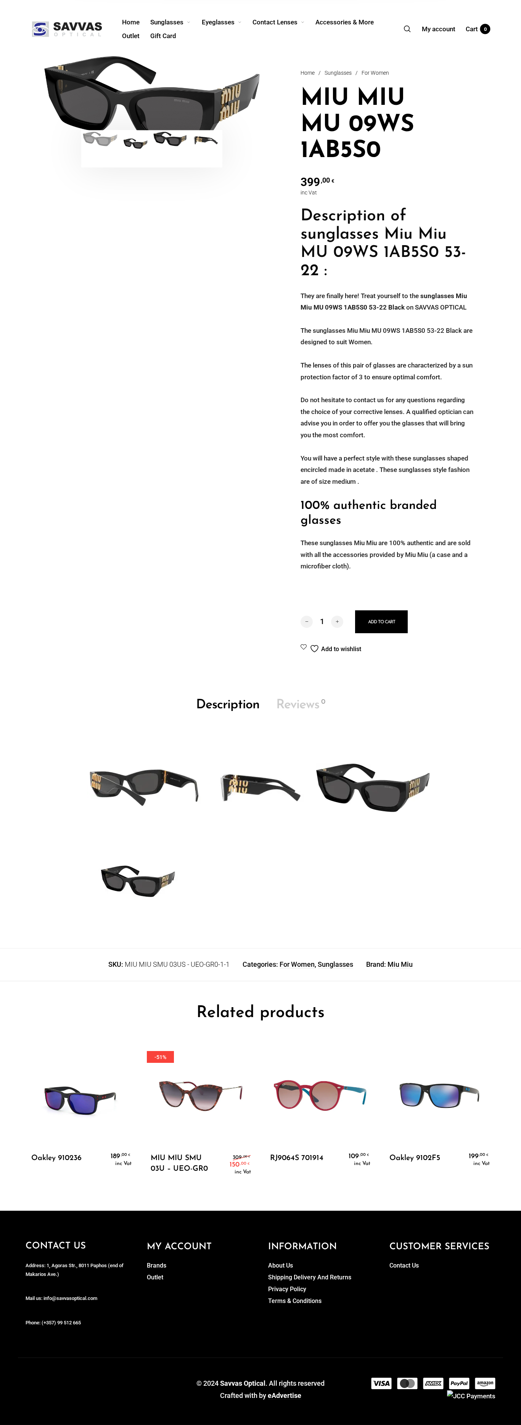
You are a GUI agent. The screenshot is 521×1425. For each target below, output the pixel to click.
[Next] (233, 101)
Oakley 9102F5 (414, 1158)
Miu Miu (400, 964)
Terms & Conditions (295, 1301)
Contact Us (404, 1265)
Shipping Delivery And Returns (309, 1277)
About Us (280, 1265)
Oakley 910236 (56, 1158)
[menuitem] (136, 22)
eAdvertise (284, 1395)
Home (308, 73)
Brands (156, 1265)
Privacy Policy (287, 1289)
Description (227, 705)
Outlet (155, 1277)
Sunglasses (338, 73)
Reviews (300, 705)
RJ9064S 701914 (296, 1158)
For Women (375, 73)
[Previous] (70, 101)
